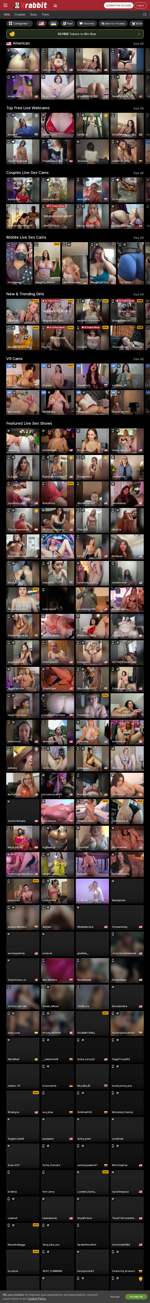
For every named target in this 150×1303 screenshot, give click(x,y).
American (21, 43)
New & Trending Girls (25, 294)
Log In (140, 5)
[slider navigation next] (142, 73)
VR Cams (14, 358)
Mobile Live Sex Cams (26, 237)
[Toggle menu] (5, 5)
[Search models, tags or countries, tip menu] (144, 15)
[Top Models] (55, 5)
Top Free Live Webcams (28, 108)
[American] (41, 23)
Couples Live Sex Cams (27, 172)
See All (138, 44)
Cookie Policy (37, 1298)
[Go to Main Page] (30, 5)
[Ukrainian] (53, 23)
